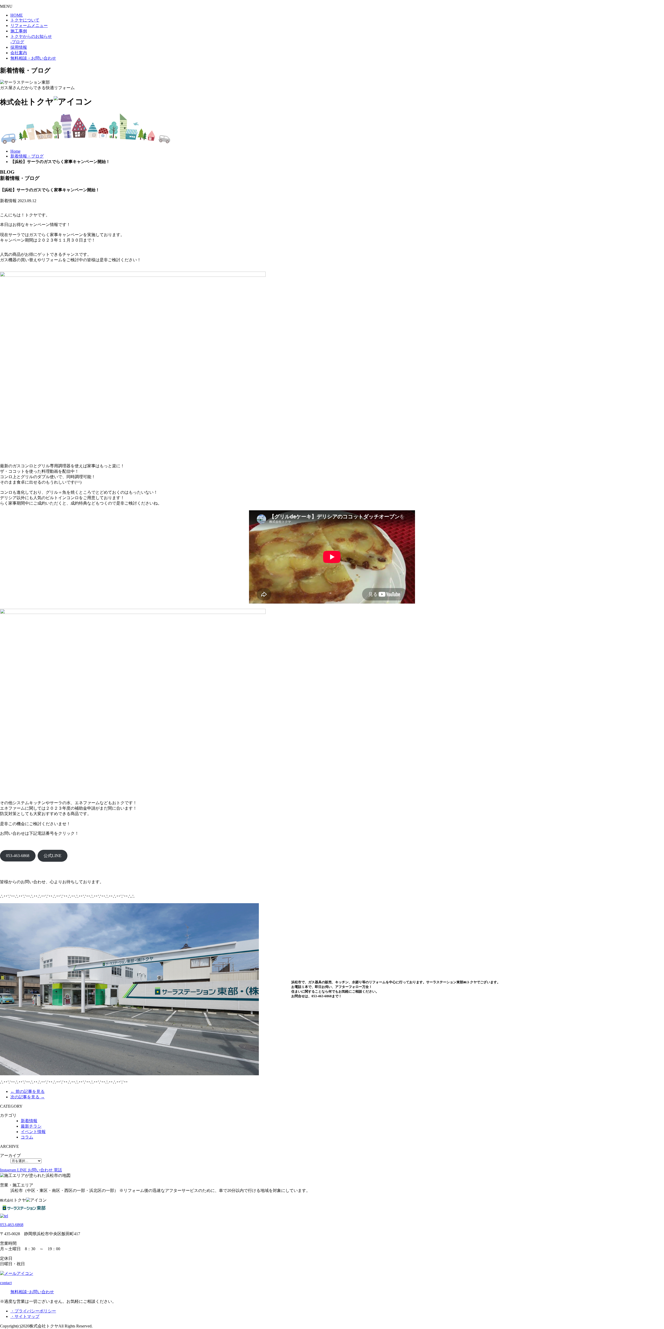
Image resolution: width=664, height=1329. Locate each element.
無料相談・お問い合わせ (33, 58)
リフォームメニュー (29, 25)
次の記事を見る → (27, 1097)
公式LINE (52, 855)
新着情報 (29, 1121)
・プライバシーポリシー (33, 1311)
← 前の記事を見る (27, 1091)
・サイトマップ (24, 1316)
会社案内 (18, 53)
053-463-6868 (17, 855)
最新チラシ (31, 1126)
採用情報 (18, 47)
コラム (27, 1137)
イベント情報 (33, 1131)
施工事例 (18, 31)
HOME (16, 15)
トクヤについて (24, 20)
